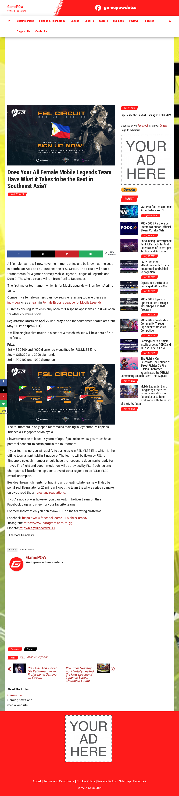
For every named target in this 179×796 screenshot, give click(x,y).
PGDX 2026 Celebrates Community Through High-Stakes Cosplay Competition (154, 325)
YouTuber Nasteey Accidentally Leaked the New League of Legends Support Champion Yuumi (80, 674)
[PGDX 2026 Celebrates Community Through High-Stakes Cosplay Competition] (129, 324)
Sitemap (125, 781)
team (35, 302)
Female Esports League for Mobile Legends (72, 302)
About (37, 781)
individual (13, 302)
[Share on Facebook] (19, 253)
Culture (103, 21)
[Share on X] (43, 253)
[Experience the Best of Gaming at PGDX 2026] (129, 287)
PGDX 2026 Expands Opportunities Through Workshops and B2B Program (146, 116)
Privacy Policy (107, 781)
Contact (40, 31)
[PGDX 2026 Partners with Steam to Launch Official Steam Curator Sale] (129, 228)
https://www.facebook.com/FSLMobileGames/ (54, 518)
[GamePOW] (9, 21)
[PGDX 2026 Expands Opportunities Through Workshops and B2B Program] (129, 304)
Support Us (23, 31)
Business (118, 21)
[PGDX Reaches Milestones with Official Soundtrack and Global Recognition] (129, 266)
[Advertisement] (89, 71)
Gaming (74, 21)
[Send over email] (91, 253)
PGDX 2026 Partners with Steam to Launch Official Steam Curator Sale (156, 227)
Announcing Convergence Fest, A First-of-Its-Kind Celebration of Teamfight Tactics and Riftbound (156, 246)
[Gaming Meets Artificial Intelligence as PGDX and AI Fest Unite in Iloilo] (129, 345)
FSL (22, 657)
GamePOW (15, 7)
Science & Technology (52, 21)
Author (12, 549)
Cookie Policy (86, 781)
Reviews (133, 21)
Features (149, 21)
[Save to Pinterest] (67, 253)
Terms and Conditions (58, 781)
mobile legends (37, 657)
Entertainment (25, 21)
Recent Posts (27, 549)
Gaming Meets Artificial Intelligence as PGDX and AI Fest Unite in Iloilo (156, 344)
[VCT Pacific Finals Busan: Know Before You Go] (129, 211)
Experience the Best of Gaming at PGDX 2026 (154, 284)
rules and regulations (50, 492)
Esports (89, 21)
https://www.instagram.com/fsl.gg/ (48, 523)
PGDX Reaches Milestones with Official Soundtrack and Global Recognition (155, 267)
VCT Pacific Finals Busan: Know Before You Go (156, 208)
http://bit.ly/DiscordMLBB (37, 528)
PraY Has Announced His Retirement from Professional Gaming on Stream (42, 673)
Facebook (143, 125)
